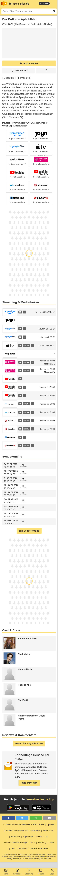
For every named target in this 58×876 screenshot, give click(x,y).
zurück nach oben (39, 848)
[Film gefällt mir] (18, 71)
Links (13, 848)
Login (52, 874)
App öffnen (44, 3)
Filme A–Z (15, 836)
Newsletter (35, 830)
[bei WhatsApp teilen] (36, 818)
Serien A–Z (48, 830)
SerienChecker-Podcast (16, 830)
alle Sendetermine (29, 530)
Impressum (28, 836)
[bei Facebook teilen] (8, 818)
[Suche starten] (54, 11)
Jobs (33, 842)
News (6, 874)
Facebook (23, 848)
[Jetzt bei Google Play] (18, 807)
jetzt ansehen (30, 63)
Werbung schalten (46, 842)
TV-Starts (40, 874)
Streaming (29, 874)
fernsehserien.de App (39, 799)
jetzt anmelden (29, 782)
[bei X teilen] (22, 818)
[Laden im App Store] (41, 807)
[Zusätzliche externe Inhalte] (7, 53)
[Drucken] (49, 818)
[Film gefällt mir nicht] (46, 71)
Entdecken (17, 874)
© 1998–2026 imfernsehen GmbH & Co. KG (24, 824)
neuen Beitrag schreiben (29, 743)
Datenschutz (42, 836)
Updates (50, 824)
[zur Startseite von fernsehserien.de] (4, 3)
